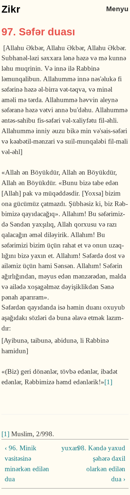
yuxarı (63, 448)
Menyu (117, 9)
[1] (108, 382)
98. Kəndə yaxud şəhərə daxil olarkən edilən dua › (101, 463)
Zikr (10, 9)
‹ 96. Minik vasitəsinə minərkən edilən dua (27, 463)
